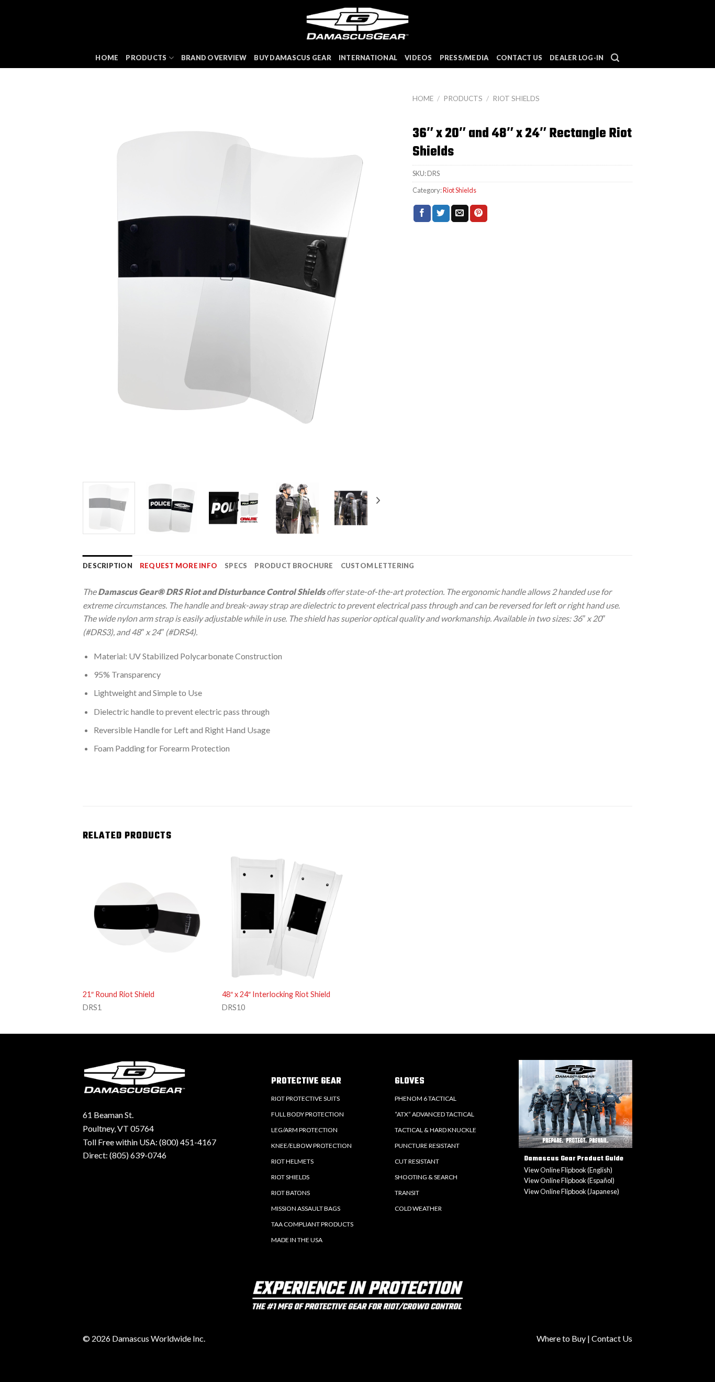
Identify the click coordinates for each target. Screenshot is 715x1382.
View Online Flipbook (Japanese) (571, 1191)
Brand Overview (214, 57)
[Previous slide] (93, 285)
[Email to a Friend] (459, 214)
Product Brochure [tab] (293, 565)
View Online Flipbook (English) (568, 1170)
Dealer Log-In (577, 57)
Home (106, 57)
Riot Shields (516, 98)
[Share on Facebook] (422, 214)
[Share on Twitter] (441, 214)
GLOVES (409, 1081)
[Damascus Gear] (357, 23)
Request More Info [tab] (178, 565)
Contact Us (519, 57)
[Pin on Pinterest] (478, 214)
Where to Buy (561, 1338)
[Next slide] (386, 285)
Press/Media (464, 57)
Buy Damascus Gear (292, 57)
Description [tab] (107, 565)
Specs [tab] (236, 565)
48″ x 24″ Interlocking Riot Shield (276, 994)
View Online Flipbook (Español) (569, 1180)
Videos (418, 57)
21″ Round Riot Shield (118, 994)
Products (146, 57)
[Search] (615, 58)
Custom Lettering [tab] (378, 565)
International (368, 57)
